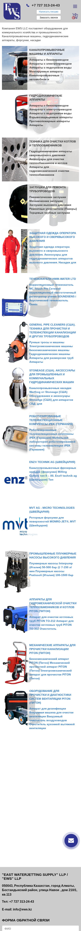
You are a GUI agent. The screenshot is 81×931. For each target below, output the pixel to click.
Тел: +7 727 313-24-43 (18, 901)
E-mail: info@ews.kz (17, 909)
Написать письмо (48, 11)
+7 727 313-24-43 (46, 5)
